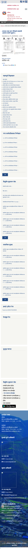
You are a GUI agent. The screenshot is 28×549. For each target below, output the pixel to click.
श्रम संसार (5, 79)
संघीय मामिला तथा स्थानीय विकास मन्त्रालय (11, 85)
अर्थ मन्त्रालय (5, 103)
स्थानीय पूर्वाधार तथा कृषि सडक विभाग (10, 93)
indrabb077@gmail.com (10, 495)
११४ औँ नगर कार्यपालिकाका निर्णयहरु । (10, 161)
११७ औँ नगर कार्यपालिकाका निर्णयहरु (10, 147)
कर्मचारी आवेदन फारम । (7, 186)
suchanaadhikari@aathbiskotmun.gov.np (15, 497)
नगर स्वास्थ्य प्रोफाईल (9, 393)
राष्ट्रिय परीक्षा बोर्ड (6, 117)
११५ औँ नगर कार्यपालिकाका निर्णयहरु (10, 156)
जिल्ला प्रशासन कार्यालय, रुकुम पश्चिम (10, 101)
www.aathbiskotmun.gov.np (12, 510)
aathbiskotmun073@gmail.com (14, 512)
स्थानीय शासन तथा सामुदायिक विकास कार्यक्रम (12, 87)
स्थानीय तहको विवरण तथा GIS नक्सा (10, 125)
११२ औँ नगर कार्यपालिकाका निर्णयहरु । (10, 170)
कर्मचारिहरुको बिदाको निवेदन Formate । (11, 201)
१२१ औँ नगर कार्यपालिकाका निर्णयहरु (10, 138)
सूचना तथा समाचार (6, 58)
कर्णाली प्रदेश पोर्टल (6, 121)
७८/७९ (3, 63)
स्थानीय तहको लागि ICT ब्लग (8, 91)
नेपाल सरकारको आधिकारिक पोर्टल (9, 127)
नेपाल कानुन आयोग (6, 97)
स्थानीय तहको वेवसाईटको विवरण (9, 123)
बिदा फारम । (5, 190)
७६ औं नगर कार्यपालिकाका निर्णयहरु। (10, 142)
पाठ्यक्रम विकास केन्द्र (7, 115)
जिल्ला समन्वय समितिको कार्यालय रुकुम (10, 99)
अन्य (5, 174)
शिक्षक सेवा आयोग (6, 113)
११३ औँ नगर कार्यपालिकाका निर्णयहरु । (10, 165)
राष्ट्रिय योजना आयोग (7, 95)
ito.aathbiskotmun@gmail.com (12, 515)
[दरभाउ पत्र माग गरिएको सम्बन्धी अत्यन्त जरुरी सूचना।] (8, 45)
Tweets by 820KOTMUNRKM (9, 310)
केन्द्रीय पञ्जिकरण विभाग (8, 89)
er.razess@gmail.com (10, 461)
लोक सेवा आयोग (6, 105)
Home (2, 25)
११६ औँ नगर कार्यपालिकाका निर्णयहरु (10, 151)
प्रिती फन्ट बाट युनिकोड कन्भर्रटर (9, 107)
